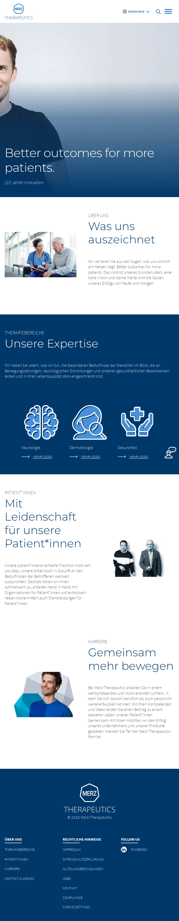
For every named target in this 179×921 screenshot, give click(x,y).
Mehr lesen (42, 456)
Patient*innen (16, 859)
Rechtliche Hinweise (82, 839)
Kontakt (70, 888)
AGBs (67, 878)
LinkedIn (124, 850)
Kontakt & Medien (19, 878)
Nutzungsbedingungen (83, 868)
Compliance (73, 897)
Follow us (130, 839)
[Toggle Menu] (168, 11)
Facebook (139, 849)
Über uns (13, 839)
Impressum (72, 849)
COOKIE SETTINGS (76, 906)
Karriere (12, 868)
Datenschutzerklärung (83, 859)
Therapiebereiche (20, 849)
